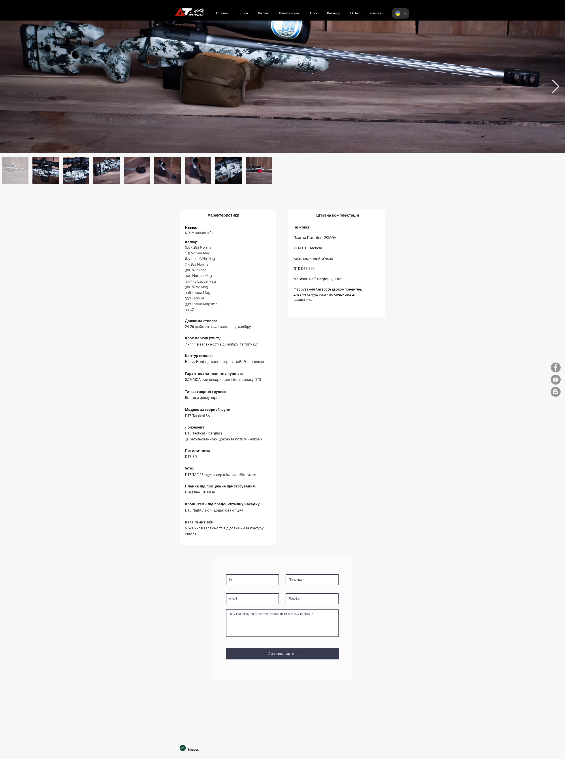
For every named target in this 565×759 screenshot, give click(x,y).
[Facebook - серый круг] (556, 367)
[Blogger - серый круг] (556, 392)
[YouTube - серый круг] (556, 380)
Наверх (193, 749)
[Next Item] (555, 86)
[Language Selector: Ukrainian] (400, 13)
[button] (376, 13)
